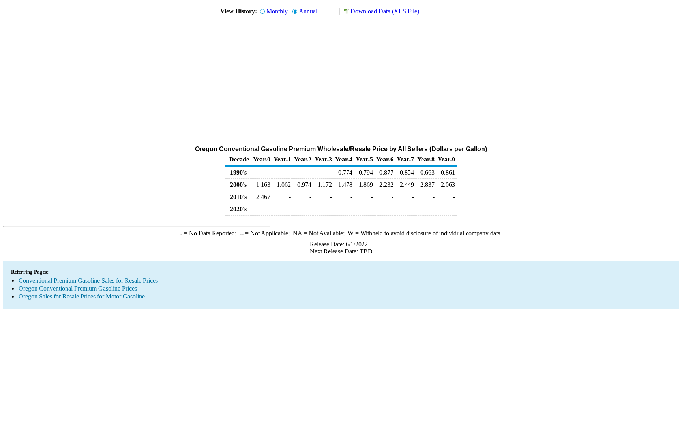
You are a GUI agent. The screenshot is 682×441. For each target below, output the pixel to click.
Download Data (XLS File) (384, 11)
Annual (308, 11)
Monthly (277, 11)
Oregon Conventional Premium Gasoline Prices (78, 288)
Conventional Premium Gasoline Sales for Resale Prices (88, 280)
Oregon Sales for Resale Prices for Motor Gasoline (82, 296)
